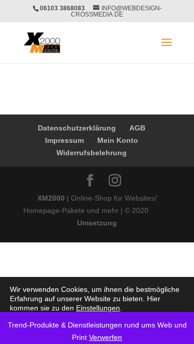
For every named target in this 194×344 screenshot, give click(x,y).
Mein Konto (117, 140)
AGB (137, 128)
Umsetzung (97, 223)
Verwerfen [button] (105, 337)
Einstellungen (98, 308)
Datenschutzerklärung (77, 128)
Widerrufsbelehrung (91, 153)
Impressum (64, 140)
